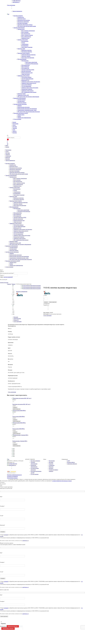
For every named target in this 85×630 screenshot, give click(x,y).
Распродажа (8, 150)
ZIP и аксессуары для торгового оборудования (28, 96)
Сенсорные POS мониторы (31, 63)
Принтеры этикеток (25, 56)
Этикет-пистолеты (25, 74)
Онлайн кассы (20, 17)
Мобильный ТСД (25, 80)
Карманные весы (25, 38)
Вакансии (7, 157)
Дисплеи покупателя (26, 71)
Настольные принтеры (26, 51)
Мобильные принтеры (26, 50)
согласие (6, 534)
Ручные (23, 42)
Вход (2, 277)
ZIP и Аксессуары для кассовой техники (26, 26)
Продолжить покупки (8, 628)
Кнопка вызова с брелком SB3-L (20, 441)
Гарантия (7, 154)
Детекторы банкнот (21, 102)
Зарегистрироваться (17, 11)
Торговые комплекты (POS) (27, 69)
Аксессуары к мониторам (31, 62)
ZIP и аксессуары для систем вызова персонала (28, 111)
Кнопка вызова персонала (23, 107)
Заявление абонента (72, 463)
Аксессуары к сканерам (26, 47)
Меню (6, 145)
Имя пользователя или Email (7, 273)
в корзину (46, 302)
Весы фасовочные (25, 33)
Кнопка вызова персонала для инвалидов (27, 108)
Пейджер (19, 105)
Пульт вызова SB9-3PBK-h (19, 416)
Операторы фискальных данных (24, 24)
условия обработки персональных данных (62, 480)
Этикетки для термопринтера (24, 117)
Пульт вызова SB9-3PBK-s (19, 428)
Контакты (7, 159)
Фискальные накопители (23, 21)
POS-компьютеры (25, 65)
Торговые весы (21, 29)
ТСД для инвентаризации (27, 78)
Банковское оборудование (19, 98)
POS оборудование (21, 59)
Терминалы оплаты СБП (23, 95)
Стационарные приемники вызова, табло (26, 110)
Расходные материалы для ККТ (20, 113)
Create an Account (4, 282)
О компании (8, 156)
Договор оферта (71, 462)
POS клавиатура (25, 68)
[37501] (13, 401)
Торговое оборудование (19, 27)
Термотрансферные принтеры (28, 54)
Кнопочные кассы (21, 18)
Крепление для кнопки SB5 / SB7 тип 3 (21, 404)
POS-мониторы (24, 60)
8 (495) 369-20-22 (16, 0)
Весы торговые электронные (28, 30)
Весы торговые (24, 32)
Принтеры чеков (21, 48)
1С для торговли (17, 119)
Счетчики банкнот (21, 99)
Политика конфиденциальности (14, 474)
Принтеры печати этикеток (23, 53)
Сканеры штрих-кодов (22, 39)
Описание (15, 317)
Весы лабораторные (26, 36)
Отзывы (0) (16, 320)
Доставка (7, 153)
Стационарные (24, 44)
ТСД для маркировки (26, 86)
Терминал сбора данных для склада (29, 87)
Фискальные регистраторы (23, 20)
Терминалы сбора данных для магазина (30, 81)
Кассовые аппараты (18, 15)
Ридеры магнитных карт (27, 72)
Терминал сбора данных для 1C (28, 83)
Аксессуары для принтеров (27, 57)
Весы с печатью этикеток (27, 35)
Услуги (7, 151)
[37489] (13, 438)
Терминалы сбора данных (23, 75)
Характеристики (17, 318)
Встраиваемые (24, 45)
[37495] (13, 413)
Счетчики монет (21, 101)
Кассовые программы (22, 23)
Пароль (2, 275)
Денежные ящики (21, 93)
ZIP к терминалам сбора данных (28, 92)
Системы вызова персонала (20, 104)
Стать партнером (11, 5)
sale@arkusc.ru (16, 2)
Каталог (7, 147)
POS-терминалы (25, 66)
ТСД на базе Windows (26, 84)
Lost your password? (8, 277)
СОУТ (68, 460)
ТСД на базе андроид (26, 77)
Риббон (19, 116)
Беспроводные (24, 41)
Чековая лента (20, 114)
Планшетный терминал (26, 89)
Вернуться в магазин (13, 626)
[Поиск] (8, 139)
